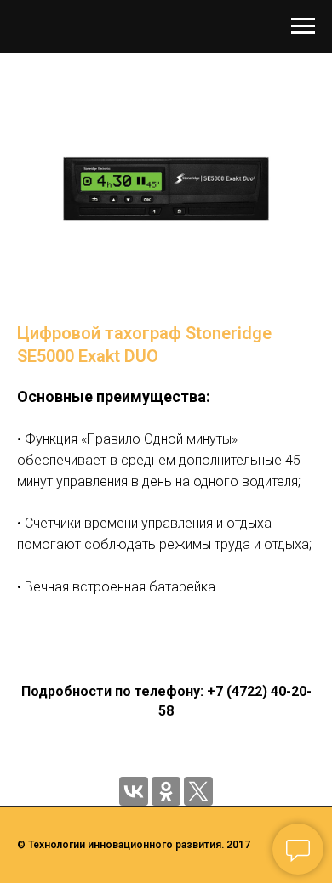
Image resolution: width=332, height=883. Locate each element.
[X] (198, 791)
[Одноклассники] (166, 791)
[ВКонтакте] (133, 791)
